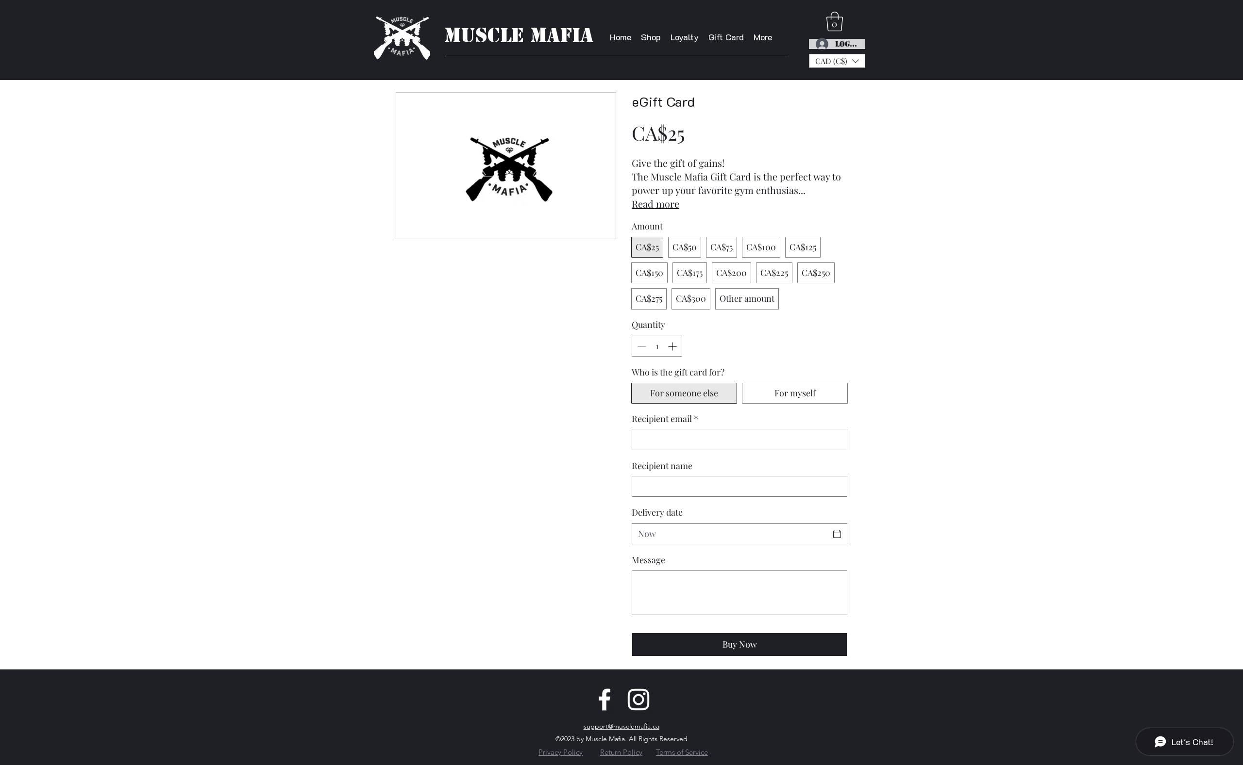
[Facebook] (604, 699)
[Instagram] (638, 699)
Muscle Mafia (518, 35)
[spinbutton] (657, 346)
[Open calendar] (837, 534)
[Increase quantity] (673, 346)
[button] (837, 61)
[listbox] (837, 61)
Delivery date (657, 512)
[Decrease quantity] (640, 346)
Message (648, 560)
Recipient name (662, 466)
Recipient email (665, 418)
